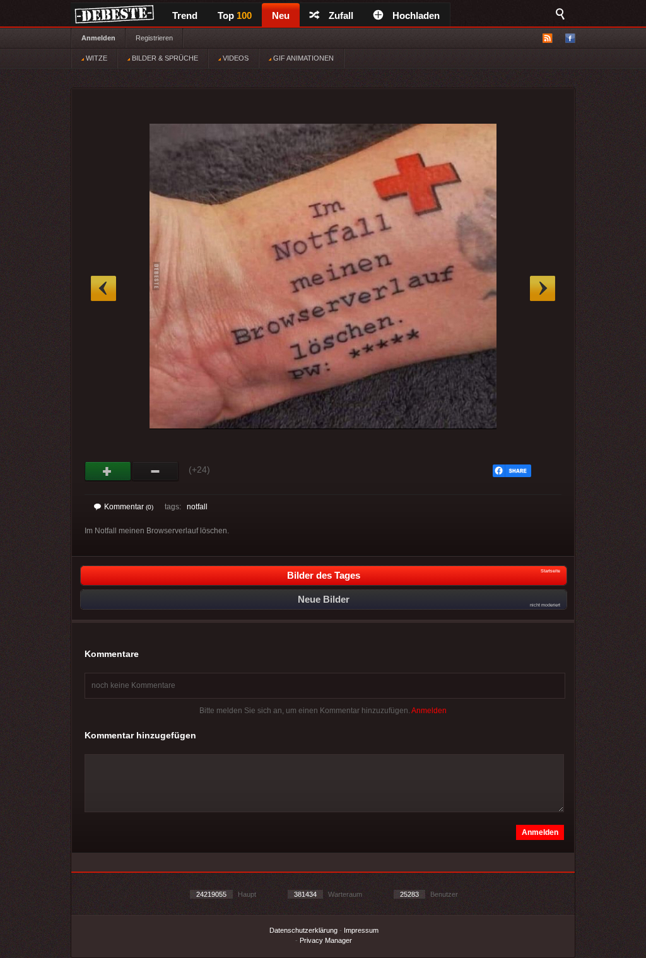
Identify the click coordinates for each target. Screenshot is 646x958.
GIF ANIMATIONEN (302, 58)
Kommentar (128, 506)
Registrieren (154, 38)
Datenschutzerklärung (303, 930)
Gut (108, 471)
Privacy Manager (326, 940)
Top (235, 15)
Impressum (361, 930)
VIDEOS (235, 58)
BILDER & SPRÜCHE (164, 58)
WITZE (95, 58)
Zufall (341, 15)
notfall (197, 506)
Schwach (155, 471)
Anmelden (98, 38)
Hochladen (416, 15)
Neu (281, 15)
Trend (184, 15)
